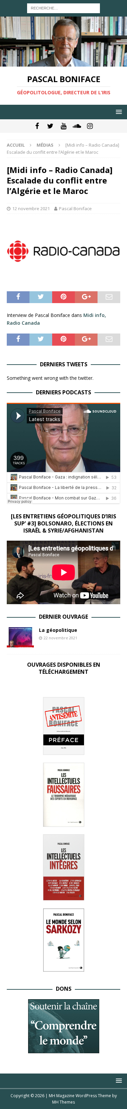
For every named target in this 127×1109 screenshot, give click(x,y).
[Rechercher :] (63, 7)
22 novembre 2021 (60, 637)
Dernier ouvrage (63, 616)
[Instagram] (90, 126)
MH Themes (63, 1102)
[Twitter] (50, 126)
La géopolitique (58, 630)
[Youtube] (63, 126)
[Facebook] (37, 126)
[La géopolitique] (20, 637)
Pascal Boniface (75, 208)
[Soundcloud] (77, 126)
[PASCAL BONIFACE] (63, 62)
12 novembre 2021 (31, 208)
